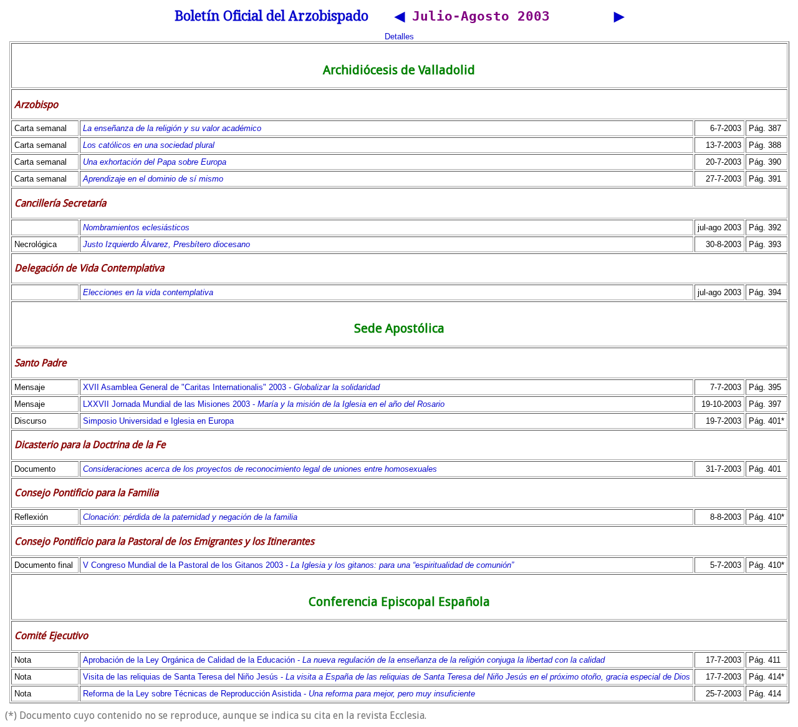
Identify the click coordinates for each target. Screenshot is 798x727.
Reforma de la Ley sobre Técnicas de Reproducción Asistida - (279, 693)
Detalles (399, 36)
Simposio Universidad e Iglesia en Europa (158, 421)
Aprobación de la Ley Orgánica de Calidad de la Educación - (344, 660)
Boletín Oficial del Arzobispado (271, 16)
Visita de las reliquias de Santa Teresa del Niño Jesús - (386, 676)
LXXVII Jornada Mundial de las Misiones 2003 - (264, 404)
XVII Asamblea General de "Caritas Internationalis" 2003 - (231, 387)
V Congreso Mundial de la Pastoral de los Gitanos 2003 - (298, 565)
